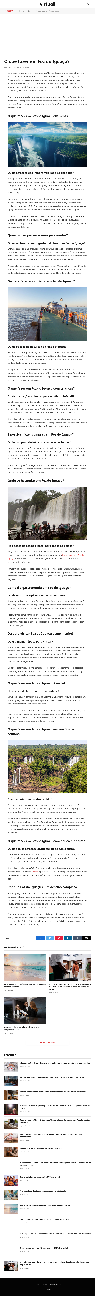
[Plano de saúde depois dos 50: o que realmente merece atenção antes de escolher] (11, 1067)
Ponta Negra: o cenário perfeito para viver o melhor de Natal (25, 985)
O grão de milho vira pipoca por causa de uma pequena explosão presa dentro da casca (55, 1107)
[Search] (88, 4)
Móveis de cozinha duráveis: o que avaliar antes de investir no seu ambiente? (53, 1091)
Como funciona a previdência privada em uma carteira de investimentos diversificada (51, 1135)
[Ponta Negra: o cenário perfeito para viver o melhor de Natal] (25, 967)
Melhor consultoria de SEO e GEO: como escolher (41, 1148)
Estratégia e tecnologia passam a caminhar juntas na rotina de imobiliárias (52, 1077)
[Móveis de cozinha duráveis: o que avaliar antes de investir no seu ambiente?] (11, 1095)
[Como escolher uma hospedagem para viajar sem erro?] (25, 1010)
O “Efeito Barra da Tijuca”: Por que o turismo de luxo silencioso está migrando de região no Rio (70, 986)
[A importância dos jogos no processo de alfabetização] (11, 1195)
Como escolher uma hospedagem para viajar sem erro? (22, 1028)
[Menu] (7, 4)
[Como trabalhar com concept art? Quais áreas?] (11, 1180)
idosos (35, 871)
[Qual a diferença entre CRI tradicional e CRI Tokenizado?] (11, 1251)
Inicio (49, 1290)
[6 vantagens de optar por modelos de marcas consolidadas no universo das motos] (11, 1237)
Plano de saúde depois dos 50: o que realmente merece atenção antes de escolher (55, 1063)
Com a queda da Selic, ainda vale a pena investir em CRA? (44, 1219)
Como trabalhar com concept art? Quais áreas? (40, 1177)
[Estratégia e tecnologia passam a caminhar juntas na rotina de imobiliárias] (11, 1081)
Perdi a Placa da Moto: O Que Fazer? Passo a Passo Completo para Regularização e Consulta (55, 1121)
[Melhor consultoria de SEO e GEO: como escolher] (11, 1152)
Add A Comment (47, 1043)
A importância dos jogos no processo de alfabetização (43, 1191)
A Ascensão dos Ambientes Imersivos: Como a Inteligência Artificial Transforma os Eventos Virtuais (55, 1163)
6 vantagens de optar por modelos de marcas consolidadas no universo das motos (55, 1234)
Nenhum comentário (22, 67)
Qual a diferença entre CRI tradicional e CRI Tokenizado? (44, 1248)
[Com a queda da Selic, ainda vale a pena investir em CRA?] (11, 1223)
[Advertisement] (47, 36)
